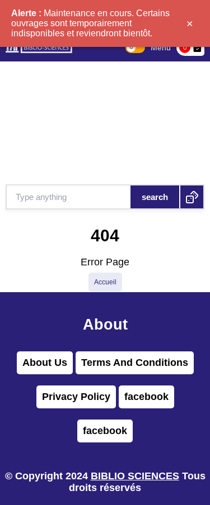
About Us (44, 362)
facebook (146, 396)
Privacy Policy (76, 396)
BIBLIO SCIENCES (135, 476)
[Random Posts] (191, 196)
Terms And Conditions (134, 362)
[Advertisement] (105, 123)
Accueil (105, 282)
